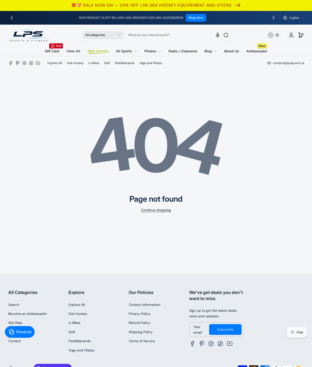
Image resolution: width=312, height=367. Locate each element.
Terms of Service (142, 341)
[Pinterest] (17, 63)
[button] (294, 17)
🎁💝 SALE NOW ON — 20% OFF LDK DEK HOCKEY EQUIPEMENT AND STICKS (151, 5)
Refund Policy (139, 322)
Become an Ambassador (27, 313)
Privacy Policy (139, 313)
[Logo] (30, 35)
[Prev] (12, 18)
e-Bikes (93, 63)
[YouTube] (38, 63)
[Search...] (226, 35)
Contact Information (144, 304)
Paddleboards (125, 63)
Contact (14, 341)
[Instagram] (24, 63)
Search (13, 304)
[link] (126, 51)
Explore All (55, 63)
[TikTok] (31, 63)
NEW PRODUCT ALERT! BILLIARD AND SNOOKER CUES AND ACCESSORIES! (131, 18)
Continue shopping (156, 210)
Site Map (15, 322)
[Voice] (218, 35)
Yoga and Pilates (150, 63)
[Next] (273, 18)
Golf (107, 63)
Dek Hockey (75, 63)
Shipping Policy (141, 332)
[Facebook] (11, 63)
